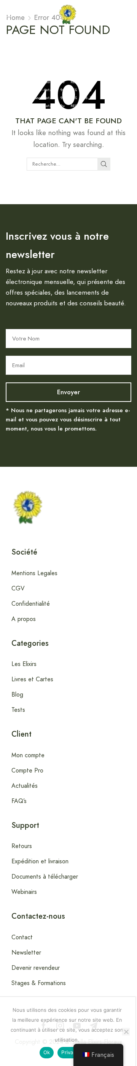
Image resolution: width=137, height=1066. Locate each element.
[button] (8, 14)
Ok (46, 1052)
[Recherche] (103, 164)
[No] (126, 1031)
